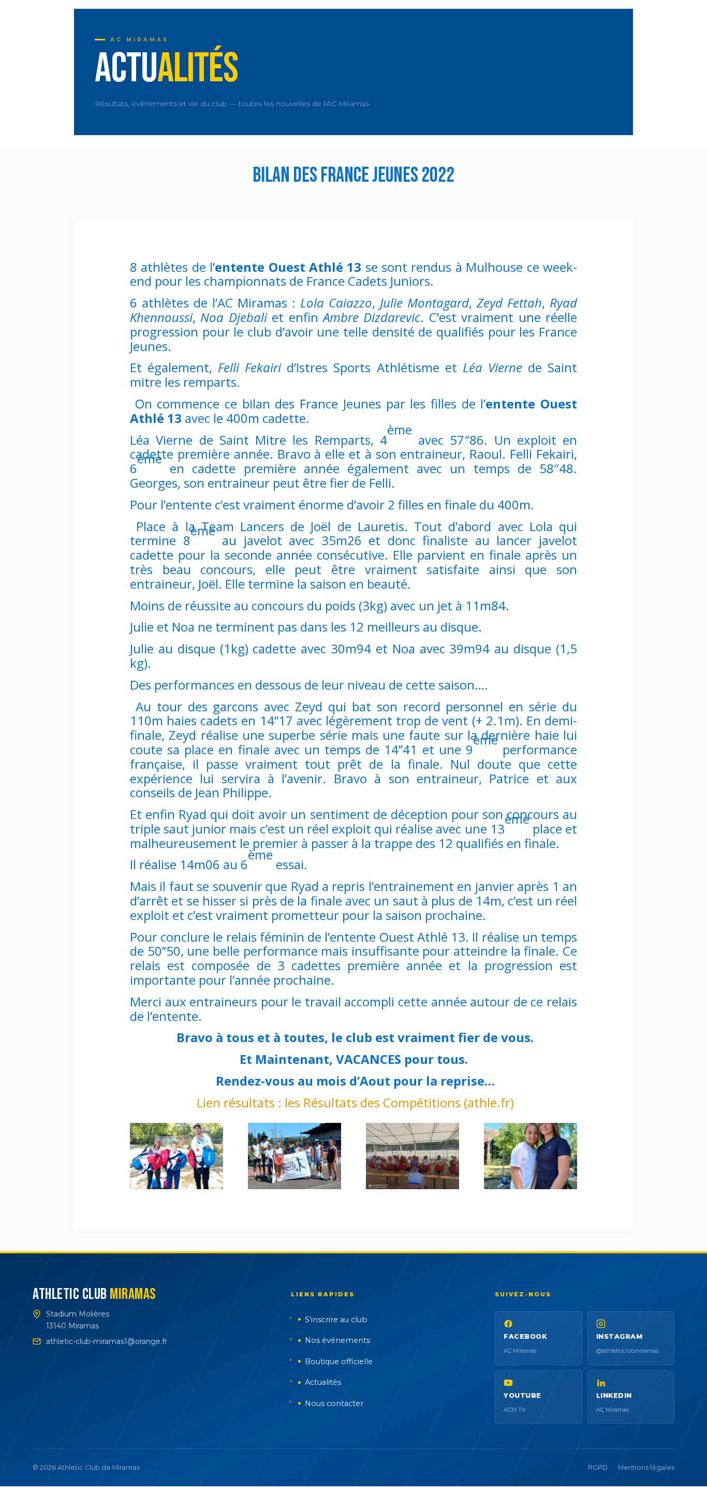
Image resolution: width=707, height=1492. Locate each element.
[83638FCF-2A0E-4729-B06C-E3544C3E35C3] (530, 1186)
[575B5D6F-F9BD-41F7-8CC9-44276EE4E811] (294, 1186)
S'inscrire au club (336, 1319)
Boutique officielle (339, 1361)
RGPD (598, 1467)
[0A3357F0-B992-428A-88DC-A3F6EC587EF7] (176, 1186)
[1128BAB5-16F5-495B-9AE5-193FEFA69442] (412, 1186)
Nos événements (337, 1340)
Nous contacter (334, 1403)
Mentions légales (646, 1467)
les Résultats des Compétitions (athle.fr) (399, 1102)
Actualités (323, 1382)
